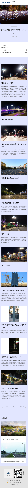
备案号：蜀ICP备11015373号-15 (13, 480)
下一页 (22, 406)
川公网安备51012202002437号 (14, 482)
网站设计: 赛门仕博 (14, 484)
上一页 (6, 406)
